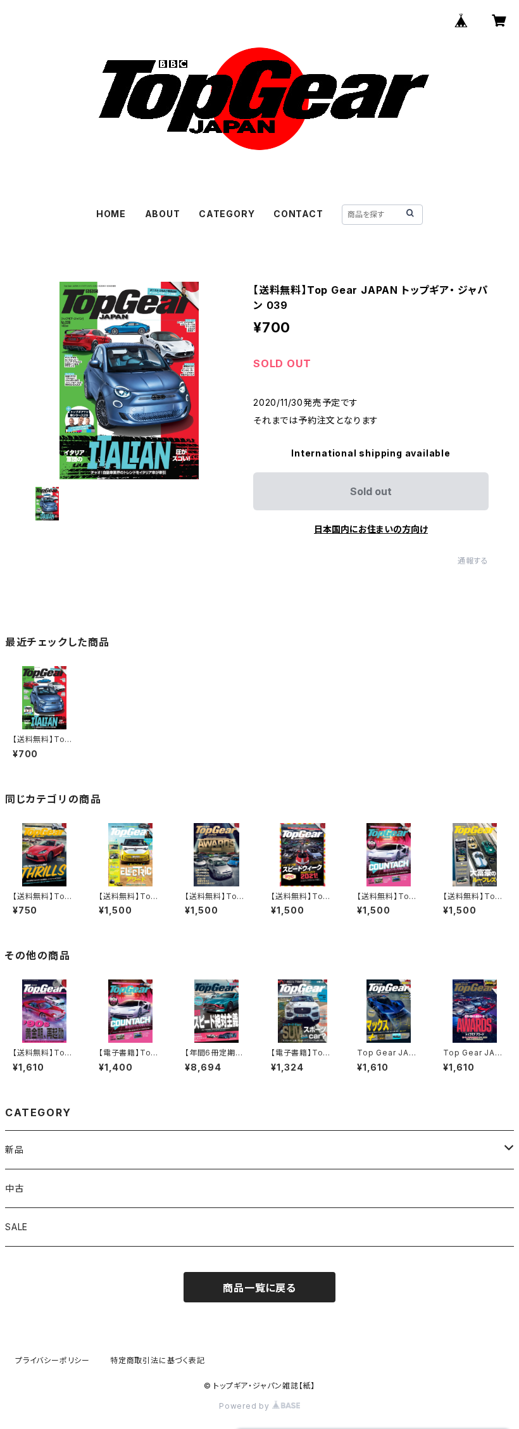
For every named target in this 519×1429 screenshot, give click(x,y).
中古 (14, 1188)
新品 (14, 1149)
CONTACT (298, 213)
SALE (16, 1226)
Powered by (245, 1406)
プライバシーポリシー (52, 1360)
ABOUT (162, 213)
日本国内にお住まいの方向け (371, 529)
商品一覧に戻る (259, 1287)
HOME (111, 213)
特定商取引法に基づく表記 (157, 1360)
